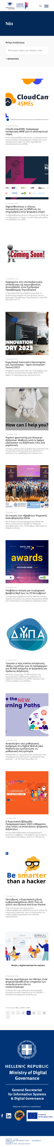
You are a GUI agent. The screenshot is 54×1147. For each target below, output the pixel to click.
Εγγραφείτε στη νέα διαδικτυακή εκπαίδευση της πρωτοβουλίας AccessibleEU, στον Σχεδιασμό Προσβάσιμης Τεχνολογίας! (26, 233)
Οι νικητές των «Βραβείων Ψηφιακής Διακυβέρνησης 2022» (25, 466)
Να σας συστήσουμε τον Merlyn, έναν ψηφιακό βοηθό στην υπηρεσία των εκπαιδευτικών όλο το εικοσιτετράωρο (25, 930)
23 (34, 1013)
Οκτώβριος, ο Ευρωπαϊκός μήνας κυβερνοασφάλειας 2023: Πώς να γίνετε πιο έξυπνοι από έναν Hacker (26, 850)
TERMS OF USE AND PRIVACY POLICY (17, 1141)
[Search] (40, 6)
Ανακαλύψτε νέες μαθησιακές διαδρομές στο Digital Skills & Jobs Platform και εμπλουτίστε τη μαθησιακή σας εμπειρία (26, 695)
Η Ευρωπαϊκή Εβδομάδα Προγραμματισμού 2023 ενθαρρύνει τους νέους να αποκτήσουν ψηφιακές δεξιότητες (25, 773)
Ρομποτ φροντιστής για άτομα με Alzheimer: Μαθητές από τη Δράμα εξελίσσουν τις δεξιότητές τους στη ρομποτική (26, 389)
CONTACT (9, 1139)
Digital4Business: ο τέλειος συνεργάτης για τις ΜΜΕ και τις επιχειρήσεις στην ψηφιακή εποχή (25, 158)
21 (23, 1013)
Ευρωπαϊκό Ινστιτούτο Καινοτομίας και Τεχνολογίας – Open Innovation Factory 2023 (25, 313)
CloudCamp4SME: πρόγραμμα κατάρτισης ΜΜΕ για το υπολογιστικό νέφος (23, 80)
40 (44, 1013)
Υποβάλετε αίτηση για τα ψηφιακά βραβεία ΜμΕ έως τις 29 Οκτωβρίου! (25, 541)
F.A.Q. (17, 1139)
